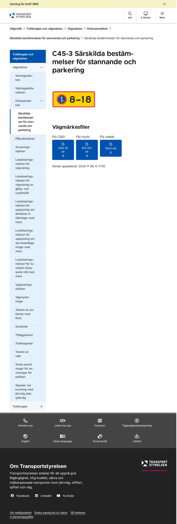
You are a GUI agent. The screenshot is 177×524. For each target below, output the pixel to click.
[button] (130, 15)
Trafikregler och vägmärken (44, 28)
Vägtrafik (16, 28)
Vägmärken (74, 28)
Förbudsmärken (97, 28)
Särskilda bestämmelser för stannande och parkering (45, 38)
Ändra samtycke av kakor (51, 512)
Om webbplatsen (21, 512)
